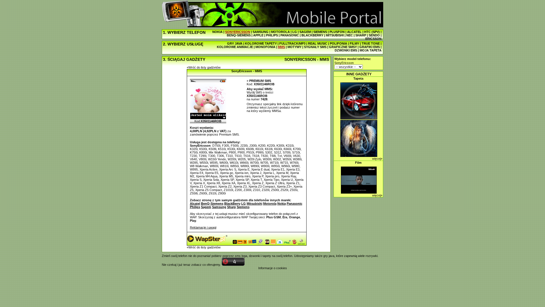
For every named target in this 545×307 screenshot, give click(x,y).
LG (294, 32)
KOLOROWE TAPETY (261, 43)
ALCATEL (354, 32)
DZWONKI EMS (346, 50)
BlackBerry (232, 203)
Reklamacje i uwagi (203, 227)
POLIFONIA (338, 43)
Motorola (269, 203)
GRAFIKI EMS (369, 47)
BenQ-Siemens (212, 203)
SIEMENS (320, 32)
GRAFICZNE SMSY (343, 47)
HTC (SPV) (372, 32)
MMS (281, 47)
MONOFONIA (265, 47)
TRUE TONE (371, 43)
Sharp (231, 207)
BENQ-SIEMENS (239, 35)
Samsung (219, 207)
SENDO (374, 35)
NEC (349, 35)
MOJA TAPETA (371, 50)
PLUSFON (337, 32)
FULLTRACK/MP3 (292, 43)
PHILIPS (272, 35)
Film (358, 162)
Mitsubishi (254, 203)
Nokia (281, 203)
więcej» (377, 158)
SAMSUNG (261, 32)
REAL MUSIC (317, 43)
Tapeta (358, 78)
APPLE (258, 35)
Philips (195, 207)
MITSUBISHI (335, 35)
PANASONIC (289, 35)
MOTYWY (294, 47)
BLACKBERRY (312, 35)
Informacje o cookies (272, 268)
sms (238, 256)
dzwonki (254, 256)
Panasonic (294, 203)
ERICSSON (373, 38)
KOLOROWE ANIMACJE (235, 47)
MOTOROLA (280, 32)
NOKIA (217, 32)
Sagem (206, 207)
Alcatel (195, 203)
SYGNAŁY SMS (315, 47)
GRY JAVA (234, 43)
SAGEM (305, 32)
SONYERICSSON (237, 32)
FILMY (354, 43)
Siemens (243, 207)
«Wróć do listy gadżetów (204, 67)
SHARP (360, 35)
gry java (328, 256)
